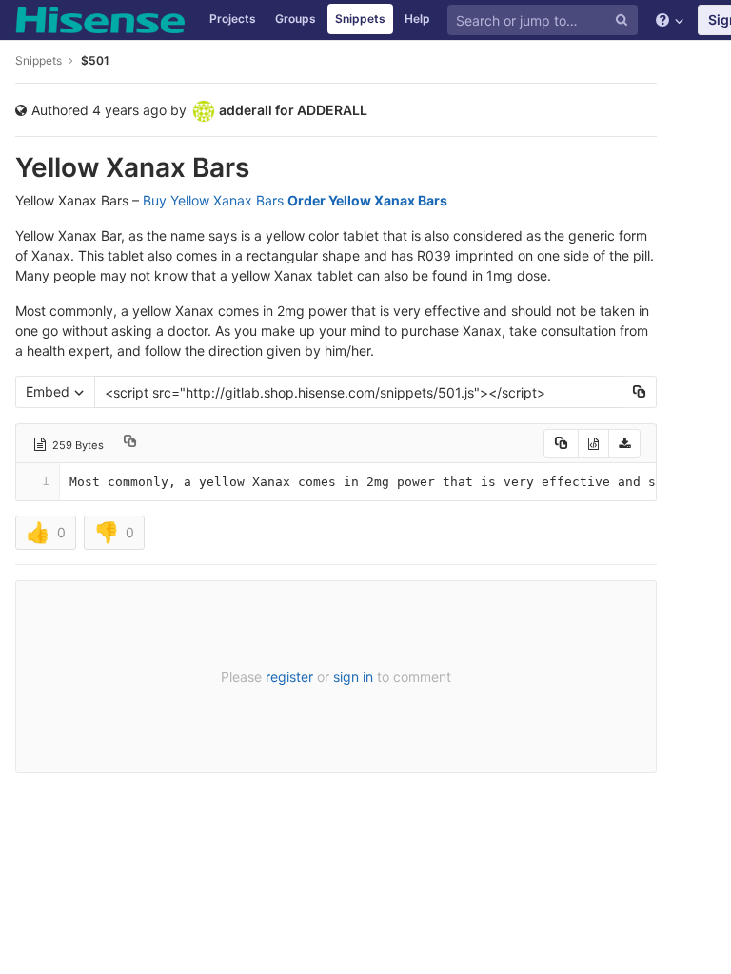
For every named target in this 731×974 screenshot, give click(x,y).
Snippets (360, 18)
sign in (353, 677)
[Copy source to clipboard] (561, 443)
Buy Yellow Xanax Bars (213, 200)
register (289, 677)
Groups (295, 18)
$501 (95, 60)
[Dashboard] (100, 20)
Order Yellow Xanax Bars (367, 200)
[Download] (624, 443)
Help (417, 18)
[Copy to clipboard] (639, 392)
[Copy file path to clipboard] (130, 443)
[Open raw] (593, 443)
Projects (232, 18)
